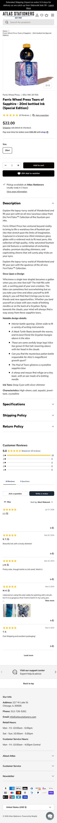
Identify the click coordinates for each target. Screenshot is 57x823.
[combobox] (28, 22)
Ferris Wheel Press (11, 95)
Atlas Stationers (15, 816)
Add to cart (38, 165)
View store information (17, 191)
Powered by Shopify (29, 816)
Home (5, 31)
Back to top (28, 683)
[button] (46, 15)
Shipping (6, 127)
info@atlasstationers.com (23, 716)
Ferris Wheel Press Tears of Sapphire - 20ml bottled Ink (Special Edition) (27, 34)
